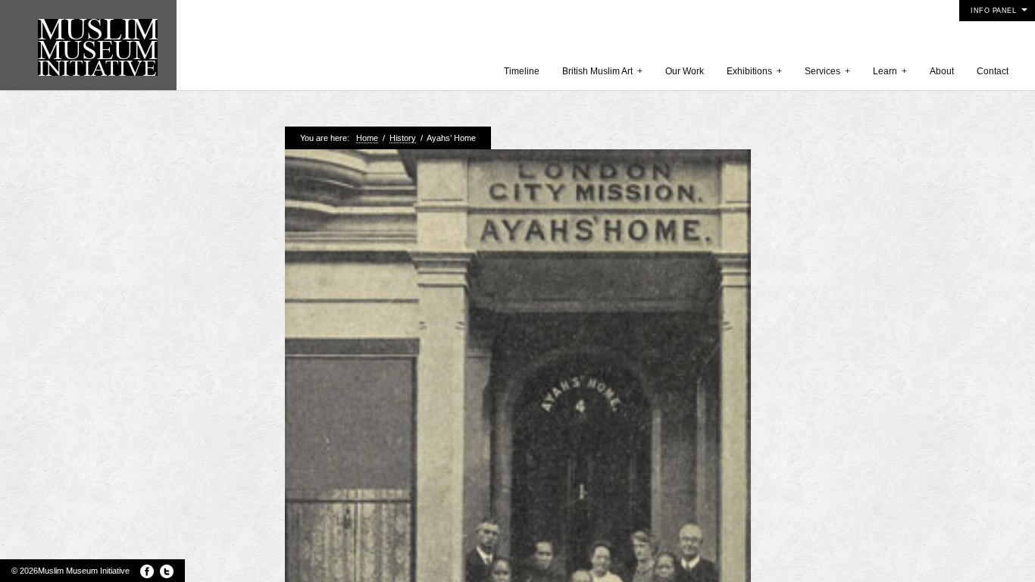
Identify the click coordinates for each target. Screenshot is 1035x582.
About (942, 71)
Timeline (521, 71)
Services (827, 71)
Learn (890, 71)
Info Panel (993, 10)
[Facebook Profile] (147, 571)
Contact (992, 71)
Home (367, 137)
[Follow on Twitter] (167, 571)
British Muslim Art (602, 71)
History (402, 137)
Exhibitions (754, 71)
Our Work (684, 71)
